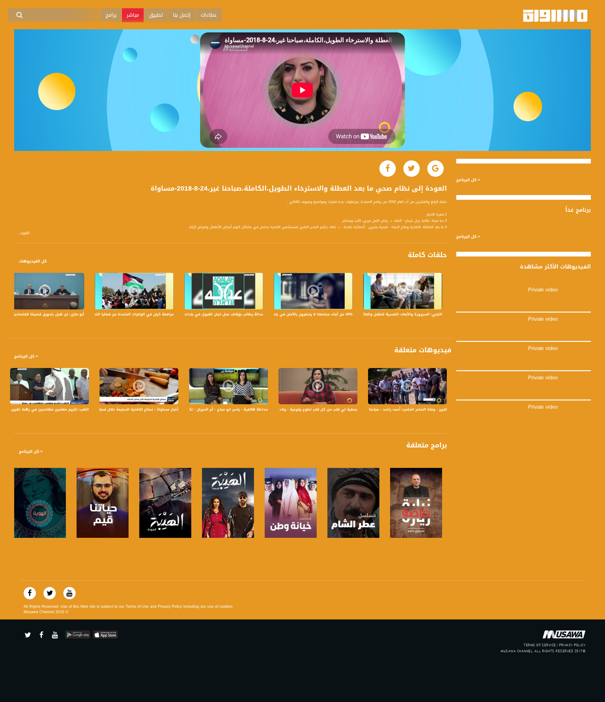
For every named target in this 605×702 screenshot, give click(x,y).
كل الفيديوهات (33, 261)
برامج (111, 15)
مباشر (133, 15)
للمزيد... (23, 233)
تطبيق (156, 15)
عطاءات (209, 15)
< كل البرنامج (26, 356)
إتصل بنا (182, 15)
